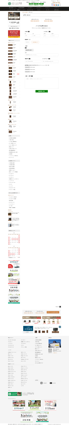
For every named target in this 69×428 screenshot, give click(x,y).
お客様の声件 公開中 (13, 17)
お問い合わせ (56, 9)
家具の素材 (11, 200)
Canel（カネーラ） (24, 369)
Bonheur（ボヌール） (24, 378)
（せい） (44, 33)
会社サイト (55, 352)
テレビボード (30, 7)
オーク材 (10, 205)
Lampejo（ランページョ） (12, 352)
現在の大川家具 (12, 166)
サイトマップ (11, 157)
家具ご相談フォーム (12, 7)
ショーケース (56, 7)
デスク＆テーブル (30, 9)
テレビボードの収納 (12, 198)
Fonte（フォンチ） (24, 373)
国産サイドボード (11, 65)
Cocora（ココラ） (11, 357)
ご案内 (10, 135)
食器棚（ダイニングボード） (14, 178)
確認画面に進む (41, 91)
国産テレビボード (11, 42)
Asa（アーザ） (23, 357)
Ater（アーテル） (24, 376)
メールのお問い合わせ (53, 312)
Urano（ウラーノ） (24, 366)
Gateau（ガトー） (11, 382)
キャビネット (47, 7)
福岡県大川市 (14, 424)
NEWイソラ (10, 387)
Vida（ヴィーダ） (11, 385)
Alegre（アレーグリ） (24, 355)
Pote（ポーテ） (10, 359)
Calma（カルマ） (24, 371)
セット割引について (12, 143)
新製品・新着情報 (12, 207)
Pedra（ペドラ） (11, 355)
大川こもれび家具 (25, 12)
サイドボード (39, 7)
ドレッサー (48, 9)
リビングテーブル (12, 9)
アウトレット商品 (12, 189)
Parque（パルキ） (11, 373)
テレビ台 (32, 0)
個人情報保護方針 (12, 150)
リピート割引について (13, 145)
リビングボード (23, 343)
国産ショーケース (11, 100)
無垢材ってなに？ (12, 170)
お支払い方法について (13, 148)
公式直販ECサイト (40, 424)
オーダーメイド (12, 202)
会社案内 (10, 153)
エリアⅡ (22, 385)
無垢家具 (24, 424)
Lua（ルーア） (23, 383)
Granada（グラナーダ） (25, 359)
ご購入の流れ (11, 139)
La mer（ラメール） (24, 380)
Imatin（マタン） (11, 383)
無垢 (19, 0)
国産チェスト (10, 129)
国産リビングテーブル (12, 105)
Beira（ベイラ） (10, 366)
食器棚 (21, 9)
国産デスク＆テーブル (12, 124)
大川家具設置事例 (21, 7)
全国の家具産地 (12, 168)
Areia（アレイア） (11, 378)
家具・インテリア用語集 (13, 171)
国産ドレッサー (11, 119)
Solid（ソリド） (23, 352)
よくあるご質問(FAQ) (12, 141)
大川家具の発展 (12, 164)
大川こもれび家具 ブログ (39, 362)
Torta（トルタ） (10, 375)
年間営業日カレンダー (12, 257)
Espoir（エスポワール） (12, 380)
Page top (57, 306)
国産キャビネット (11, 79)
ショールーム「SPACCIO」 (14, 155)
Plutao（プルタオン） (11, 376)
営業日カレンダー (12, 230)
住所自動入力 (35, 42)
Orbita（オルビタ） (11, 369)
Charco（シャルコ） (24, 375)
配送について (11, 146)
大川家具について (12, 160)
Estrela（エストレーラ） (12, 371)
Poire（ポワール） (24, 382)
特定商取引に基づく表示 (13, 152)
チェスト (35, 0)
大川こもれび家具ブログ (13, 192)
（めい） (52, 33)
